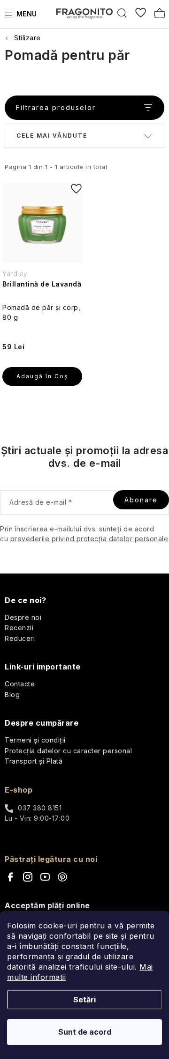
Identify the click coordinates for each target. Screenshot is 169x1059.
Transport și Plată (33, 761)
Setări (84, 999)
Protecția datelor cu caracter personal (68, 751)
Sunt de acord (84, 1032)
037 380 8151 (39, 808)
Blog (12, 695)
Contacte (20, 684)
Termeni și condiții (35, 740)
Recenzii (19, 628)
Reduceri (20, 638)
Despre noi (23, 617)
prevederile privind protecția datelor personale (89, 539)
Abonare (141, 500)
